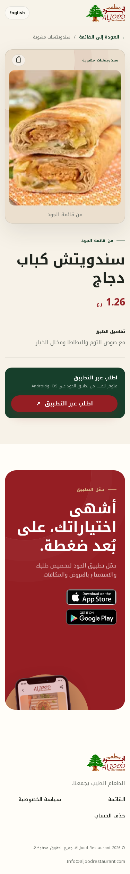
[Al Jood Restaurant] (105, 13)
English (17, 13)
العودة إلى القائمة (102, 37)
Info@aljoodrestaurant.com (96, 861)
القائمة (116, 800)
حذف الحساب (109, 816)
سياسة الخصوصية (39, 800)
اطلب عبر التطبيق (64, 403)
